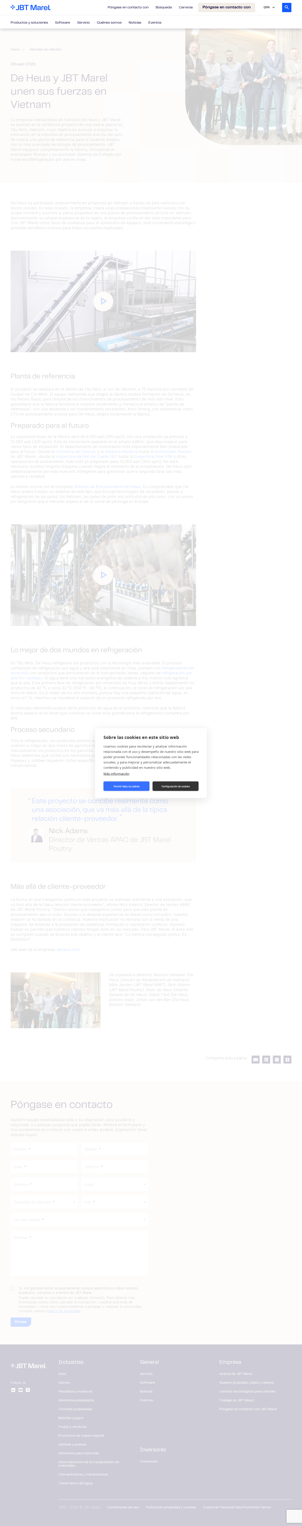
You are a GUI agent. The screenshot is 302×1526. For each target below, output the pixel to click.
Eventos (154, 22)
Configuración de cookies (175, 786)
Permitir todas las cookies (127, 786)
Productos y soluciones (29, 22)
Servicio (83, 22)
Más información (116, 773)
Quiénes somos (109, 22)
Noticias (135, 22)
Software (62, 22)
